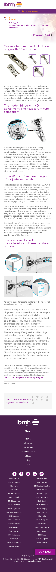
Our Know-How (28, 451)
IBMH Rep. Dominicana (14, 512)
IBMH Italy (14, 486)
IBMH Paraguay (42, 520)
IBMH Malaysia (14, 539)
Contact (28, 464)
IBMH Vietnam (14, 546)
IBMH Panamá (42, 478)
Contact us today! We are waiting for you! (23, 377)
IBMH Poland (14, 497)
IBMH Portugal (42, 493)
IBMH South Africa (14, 542)
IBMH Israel (42, 535)
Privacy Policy (19, 561)
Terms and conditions (34, 561)
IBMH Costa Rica (14, 524)
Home (28, 439)
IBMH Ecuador (42, 490)
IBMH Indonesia (14, 535)
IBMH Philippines (42, 505)
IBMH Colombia (14, 520)
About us (28, 443)
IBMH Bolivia (42, 482)
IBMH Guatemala (14, 501)
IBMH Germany (14, 505)
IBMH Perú (14, 490)
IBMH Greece (42, 531)
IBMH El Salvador (14, 493)
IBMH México (14, 478)
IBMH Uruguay (42, 508)
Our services (28, 447)
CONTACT (45, 552)
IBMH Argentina (14, 508)
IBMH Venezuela (42, 497)
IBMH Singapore (42, 539)
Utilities (28, 456)
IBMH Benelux (14, 527)
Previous (37, 35)
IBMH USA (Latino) (42, 527)
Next (47, 35)
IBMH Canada (14, 516)
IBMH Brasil (42, 524)
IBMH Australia (14, 531)
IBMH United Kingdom (42, 486)
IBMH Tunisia (42, 542)
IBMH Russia (42, 501)
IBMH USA (42, 516)
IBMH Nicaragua (14, 482)
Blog (14, 23)
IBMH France (42, 512)
